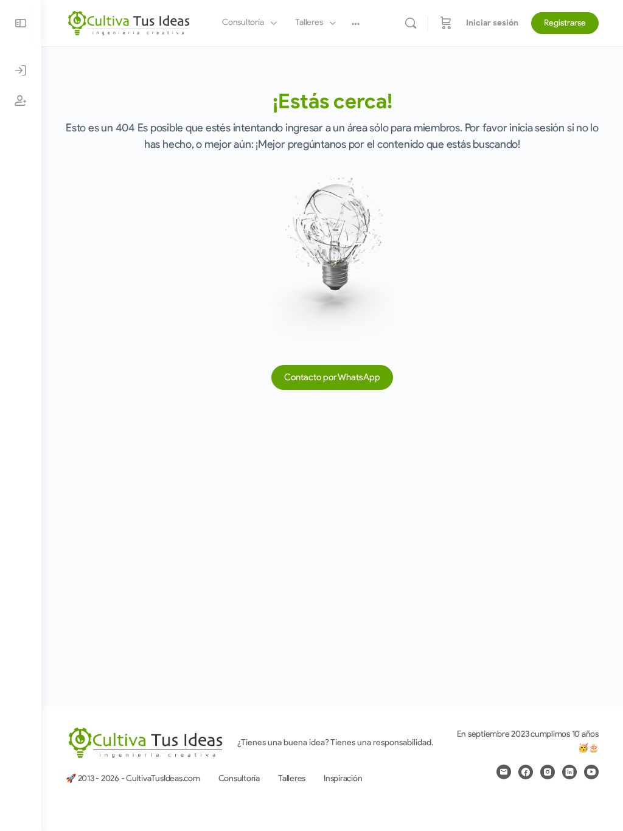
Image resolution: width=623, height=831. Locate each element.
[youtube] (591, 772)
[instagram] (547, 772)
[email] (503, 772)
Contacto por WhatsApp (332, 377)
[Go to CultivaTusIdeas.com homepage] (129, 21)
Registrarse (565, 23)
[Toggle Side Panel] (20, 23)
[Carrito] (446, 23)
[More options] (355, 23)
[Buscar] (411, 23)
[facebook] (525, 772)
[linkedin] (569, 772)
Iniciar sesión (492, 23)
